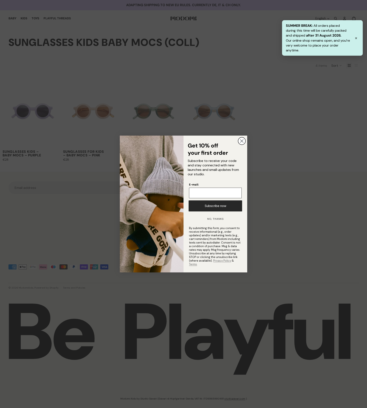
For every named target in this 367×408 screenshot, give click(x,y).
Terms (193, 264)
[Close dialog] (242, 141)
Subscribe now (215, 206)
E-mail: (194, 184)
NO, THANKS (215, 219)
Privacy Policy (222, 260)
